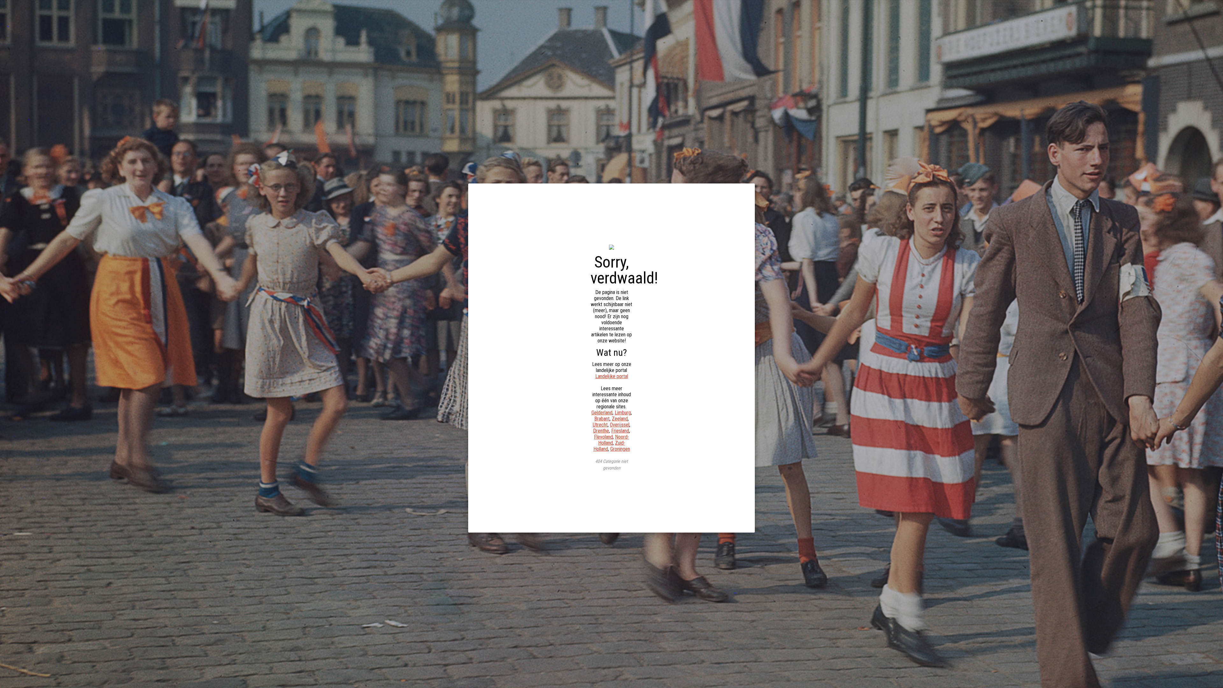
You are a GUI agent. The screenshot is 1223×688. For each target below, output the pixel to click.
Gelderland (601, 413)
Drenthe (601, 431)
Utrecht (600, 425)
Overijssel (619, 425)
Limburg (623, 413)
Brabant (602, 419)
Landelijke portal (611, 376)
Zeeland (620, 419)
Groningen (620, 449)
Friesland (620, 431)
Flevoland (603, 437)
